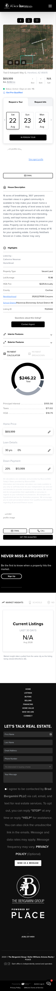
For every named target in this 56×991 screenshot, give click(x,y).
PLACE (28, 959)
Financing (28, 704)
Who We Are (28, 712)
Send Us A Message (28, 863)
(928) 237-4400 (28, 937)
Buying (28, 697)
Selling (28, 700)
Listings (28, 693)
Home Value (28, 708)
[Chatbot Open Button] (49, 983)
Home (28, 689)
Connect (28, 716)
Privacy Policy (15, 988)
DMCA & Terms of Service (33, 988)
